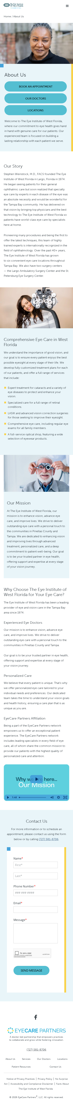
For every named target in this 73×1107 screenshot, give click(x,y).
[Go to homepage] (13, 6)
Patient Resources (21, 1066)
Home (7, 16)
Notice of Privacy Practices (21, 1079)
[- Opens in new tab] (36, 1030)
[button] (67, 6)
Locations (36, 110)
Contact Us (55, 1066)
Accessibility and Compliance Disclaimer (31, 1083)
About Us (10, 1059)
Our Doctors (35, 98)
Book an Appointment (35, 86)
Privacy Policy (45, 1079)
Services (26, 1059)
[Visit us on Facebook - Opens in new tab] (35, 1017)
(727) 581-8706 (48, 839)
